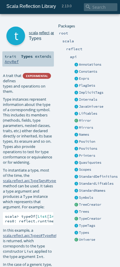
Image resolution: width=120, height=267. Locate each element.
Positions (88, 148)
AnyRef (12, 61)
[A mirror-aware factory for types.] (76, 219)
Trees (84, 212)
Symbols (86, 198)
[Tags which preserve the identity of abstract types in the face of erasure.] (76, 92)
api (53, 33)
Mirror (85, 120)
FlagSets (87, 85)
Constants (88, 71)
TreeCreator (90, 205)
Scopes (85, 169)
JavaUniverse (91, 106)
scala (33, 33)
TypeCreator (90, 219)
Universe (87, 240)
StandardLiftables (96, 184)
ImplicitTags (91, 92)
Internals (88, 99)
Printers (87, 155)
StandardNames (92, 191)
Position (87, 141)
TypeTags (87, 226)
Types (84, 233)
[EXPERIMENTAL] (76, 64)
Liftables (88, 113)
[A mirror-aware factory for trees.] (76, 205)
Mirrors (86, 127)
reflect (44, 33)
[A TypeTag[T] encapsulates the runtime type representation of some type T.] (76, 226)
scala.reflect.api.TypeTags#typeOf (31, 180)
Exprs (84, 78)
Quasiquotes (90, 162)
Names (84, 134)
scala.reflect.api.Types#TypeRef (30, 235)
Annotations (90, 64)
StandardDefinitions (98, 176)
